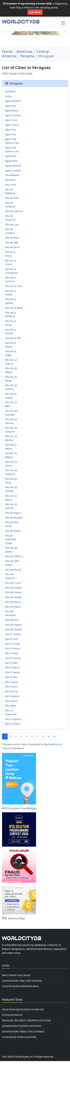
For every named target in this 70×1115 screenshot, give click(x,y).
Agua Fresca (12, 124)
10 (54, 736)
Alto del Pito (12, 620)
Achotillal (10, 91)
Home (7, 51)
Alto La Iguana (13, 719)
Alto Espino (11, 682)
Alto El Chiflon (13, 634)
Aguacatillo (11, 160)
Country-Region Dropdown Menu (20, 986)
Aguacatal (10, 156)
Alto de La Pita (13, 338)
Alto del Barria (13, 569)
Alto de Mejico (13, 512)
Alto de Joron (12, 247)
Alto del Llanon (13, 592)
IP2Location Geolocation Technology (23, 1009)
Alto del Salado (13, 629)
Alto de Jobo (11, 242)
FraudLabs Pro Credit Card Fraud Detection (26, 1020)
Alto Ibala (10, 705)
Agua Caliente (13, 115)
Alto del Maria (13, 602)
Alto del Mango (13, 597)
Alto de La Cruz (13, 286)
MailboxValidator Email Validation (21, 1026)
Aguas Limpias (13, 170)
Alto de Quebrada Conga (10, 539)
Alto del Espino (13, 587)
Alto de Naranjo (13, 517)
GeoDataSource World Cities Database (23, 1031)
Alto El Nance (12, 672)
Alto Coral (10, 184)
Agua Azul (10, 105)
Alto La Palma (12, 723)
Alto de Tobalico (14, 556)
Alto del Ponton (13, 624)
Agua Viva (10, 134)
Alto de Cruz (12, 224)
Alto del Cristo (13, 582)
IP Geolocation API (12, 1015)
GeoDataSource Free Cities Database (22, 980)
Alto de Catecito (14, 211)
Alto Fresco (11, 686)
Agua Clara (11, 120)
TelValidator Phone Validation (19, 1037)
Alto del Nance (13, 606)
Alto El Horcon (13, 658)
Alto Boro (10, 179)
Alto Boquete (12, 175)
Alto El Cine (11, 639)
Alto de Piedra (13, 530)
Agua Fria (10, 129)
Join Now (35, 12)
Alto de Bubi (12, 198)
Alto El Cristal (12, 643)
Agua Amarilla (13, 101)
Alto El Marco (12, 667)
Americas (24, 51)
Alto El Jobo (11, 662)
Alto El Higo (11, 653)
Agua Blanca (12, 110)
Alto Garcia (11, 691)
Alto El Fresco (12, 648)
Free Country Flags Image (16, 975)
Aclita (8, 96)
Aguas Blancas (13, 165)
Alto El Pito (11, 677)
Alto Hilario (11, 701)
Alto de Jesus (12, 237)
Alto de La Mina (13, 307)
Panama (27, 55)
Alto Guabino (12, 696)
